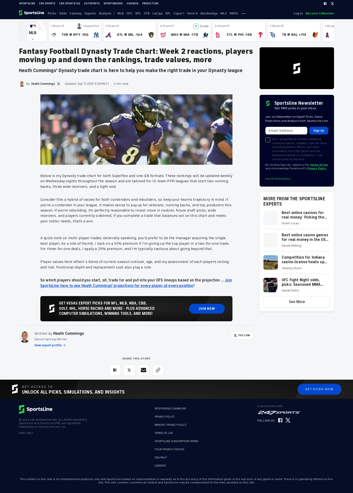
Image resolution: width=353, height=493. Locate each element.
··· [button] (243, 13)
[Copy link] (158, 370)
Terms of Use (319, 165)
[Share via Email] (143, 370)
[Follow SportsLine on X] (288, 420)
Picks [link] (52, 13)
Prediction (150, 3)
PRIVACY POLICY (165, 417)
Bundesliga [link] (209, 13)
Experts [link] (90, 13)
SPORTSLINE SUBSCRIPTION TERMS (176, 441)
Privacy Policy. (317, 168)
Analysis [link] (105, 13)
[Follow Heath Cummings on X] (58, 83)
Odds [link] (63, 13)
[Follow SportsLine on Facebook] (280, 420)
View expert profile (47, 345)
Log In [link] (298, 13)
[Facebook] (325, 3)
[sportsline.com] (32, 13)
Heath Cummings (68, 333)
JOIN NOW (207, 309)
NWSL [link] (234, 13)
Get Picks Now (319, 389)
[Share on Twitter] (129, 370)
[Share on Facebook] (115, 370)
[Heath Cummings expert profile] (24, 337)
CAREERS (160, 463)
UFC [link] (130, 13)
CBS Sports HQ (69, 3)
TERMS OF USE (164, 433)
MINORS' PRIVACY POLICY (171, 425)
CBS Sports (47, 3)
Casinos (132, 3)
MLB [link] (120, 13)
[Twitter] (332, 3)
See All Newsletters (278, 179)
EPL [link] (168, 13)
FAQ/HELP (161, 455)
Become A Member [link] (320, 13)
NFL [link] (138, 13)
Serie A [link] (192, 13)
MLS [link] (223, 13)
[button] (33, 31)
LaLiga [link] (157, 13)
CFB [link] (147, 13)
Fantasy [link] (76, 13)
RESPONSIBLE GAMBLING (170, 408)
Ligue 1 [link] (179, 13)
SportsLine (27, 3)
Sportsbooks (113, 3)
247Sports (92, 3)
